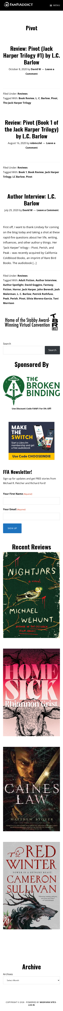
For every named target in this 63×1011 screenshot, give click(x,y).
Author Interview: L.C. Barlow (31, 199)
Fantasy (48, 285)
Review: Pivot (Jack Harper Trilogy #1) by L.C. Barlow (31, 55)
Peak (6, 298)
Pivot (54, 98)
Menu (56, 5)
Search (7, 343)
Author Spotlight (13, 285)
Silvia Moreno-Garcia (39, 298)
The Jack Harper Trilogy (17, 102)
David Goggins (33, 285)
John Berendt (45, 289)
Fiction (7, 289)
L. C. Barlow (42, 98)
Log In (31, 1005)
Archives (8, 974)
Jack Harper (29, 289)
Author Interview (46, 280)
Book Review (26, 98)
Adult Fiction (26, 280)
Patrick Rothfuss (43, 294)
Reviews (23, 93)
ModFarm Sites (48, 1002)
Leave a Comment (48, 210)
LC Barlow (19, 176)
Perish (14, 298)
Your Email (14, 509)
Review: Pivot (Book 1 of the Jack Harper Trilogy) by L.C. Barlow (32, 129)
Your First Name (17, 493)
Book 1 (23, 172)
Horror (17, 289)
